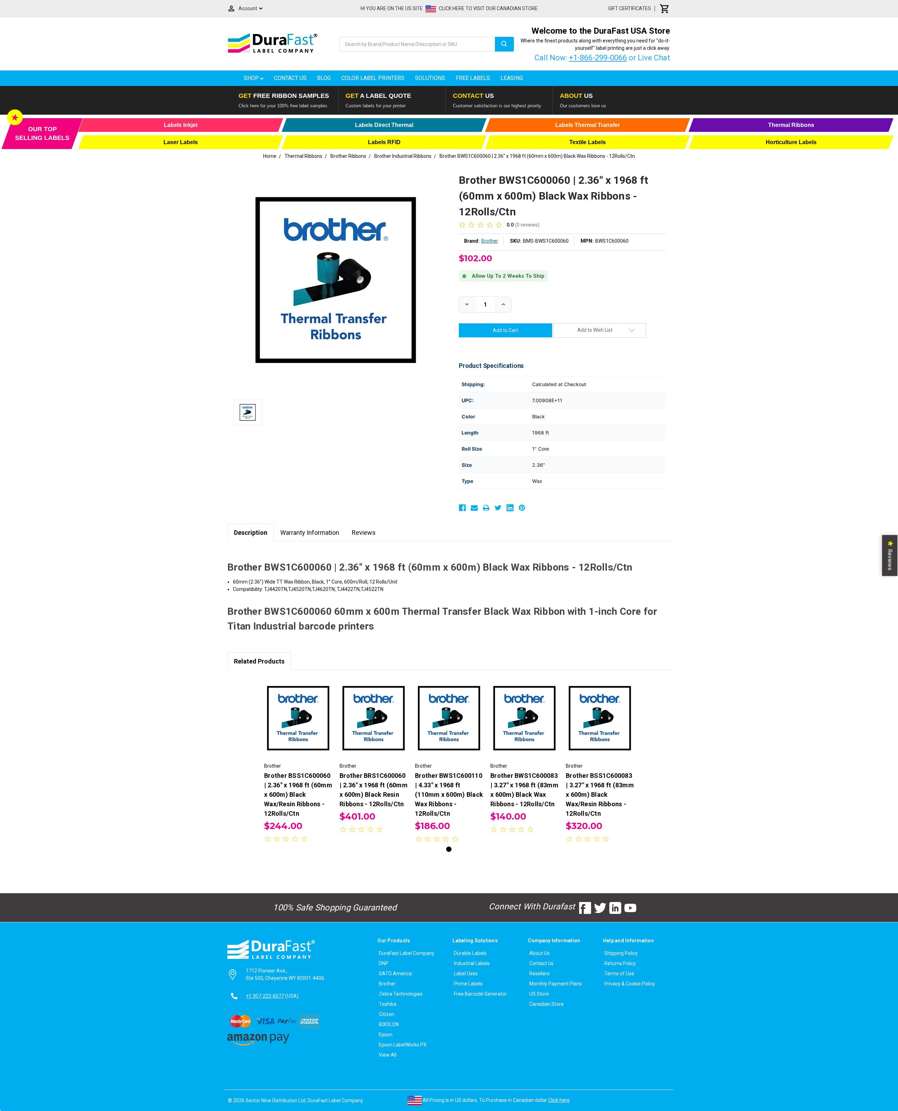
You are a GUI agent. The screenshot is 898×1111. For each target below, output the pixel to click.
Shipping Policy (621, 953)
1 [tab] (448, 849)
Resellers (539, 973)
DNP (383, 963)
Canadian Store (546, 1004)
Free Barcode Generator (480, 994)
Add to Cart (298, 724)
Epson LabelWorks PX (403, 1045)
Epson (386, 1034)
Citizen (386, 1014)
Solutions (430, 78)
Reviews (364, 532)
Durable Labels (470, 953)
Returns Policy (620, 963)
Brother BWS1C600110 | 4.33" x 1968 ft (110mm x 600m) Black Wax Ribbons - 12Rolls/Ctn (449, 794)
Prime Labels (468, 984)
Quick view (298, 712)
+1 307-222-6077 (265, 996)
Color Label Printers (372, 78)
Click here (559, 1100)
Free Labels (473, 78)
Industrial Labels (472, 963)
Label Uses (466, 973)
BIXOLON (389, 1024)
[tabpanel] (298, 762)
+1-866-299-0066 (598, 57)
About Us (539, 953)
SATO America (395, 973)
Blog (324, 78)
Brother (387, 984)
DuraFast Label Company (406, 953)
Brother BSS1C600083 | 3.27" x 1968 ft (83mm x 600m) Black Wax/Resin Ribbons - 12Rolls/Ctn (600, 794)
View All (387, 1055)
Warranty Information (309, 532)
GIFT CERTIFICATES (629, 8)
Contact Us (290, 78)
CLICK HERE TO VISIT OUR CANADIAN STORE (488, 8)
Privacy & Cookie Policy (629, 984)
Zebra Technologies (401, 994)
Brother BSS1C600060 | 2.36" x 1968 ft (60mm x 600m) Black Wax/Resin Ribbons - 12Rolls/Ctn (298, 794)
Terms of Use (619, 973)
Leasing (512, 78)
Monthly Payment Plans (555, 984)
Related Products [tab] (259, 661)
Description (250, 532)
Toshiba (387, 1004)
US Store (539, 994)
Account (247, 8)
